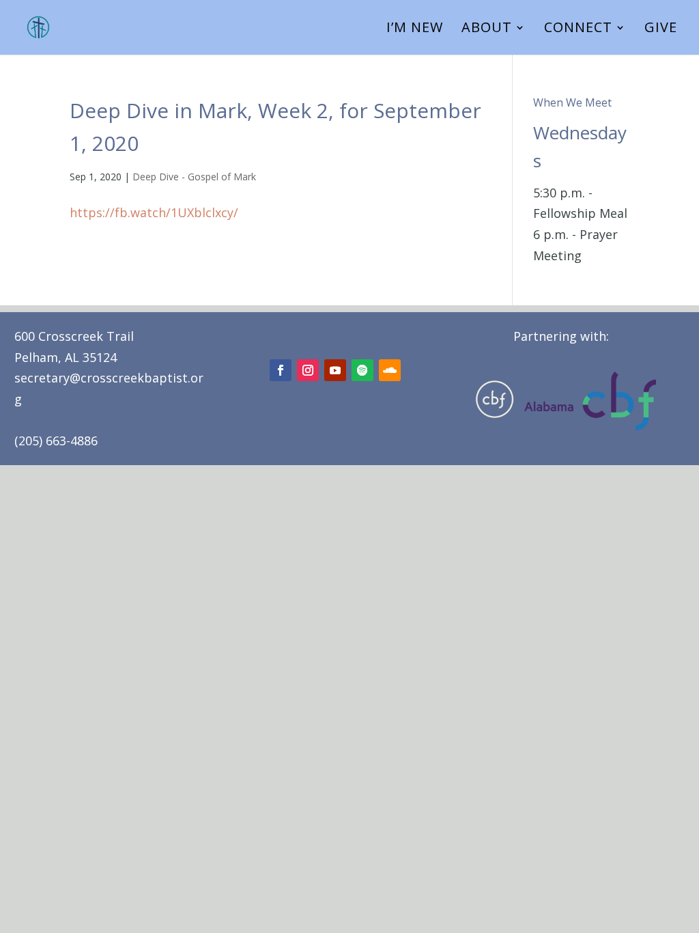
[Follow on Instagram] (308, 370)
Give (660, 29)
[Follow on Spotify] (362, 370)
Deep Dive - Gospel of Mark (194, 176)
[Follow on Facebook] (280, 370)
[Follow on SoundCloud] (390, 370)
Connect (578, 29)
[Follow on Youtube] (335, 370)
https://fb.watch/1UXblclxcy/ (154, 212)
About (486, 29)
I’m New (414, 29)
